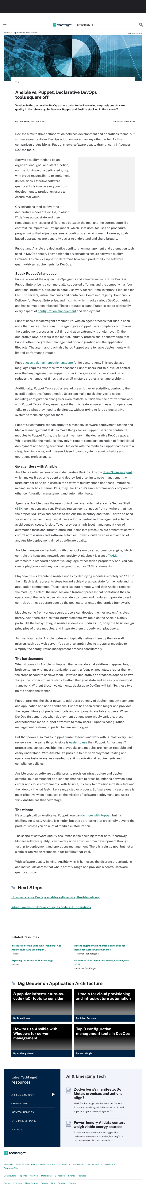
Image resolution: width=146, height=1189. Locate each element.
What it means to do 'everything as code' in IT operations (51, 907)
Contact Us (65, 1164)
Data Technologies (22, 1112)
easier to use (78, 742)
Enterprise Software (23, 1121)
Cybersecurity (20, 1103)
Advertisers (79, 1164)
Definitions (46, 1176)
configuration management (57, 311)
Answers (34, 1176)
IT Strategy (18, 1130)
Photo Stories (31, 1183)
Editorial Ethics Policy (26, 1164)
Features (82, 1176)
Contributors (10, 1176)
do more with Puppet (96, 815)
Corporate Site (11, 1168)
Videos (72, 1183)
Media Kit (110, 1164)
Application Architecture (25, 32)
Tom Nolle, (24, 121)
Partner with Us (94, 1164)
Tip (17, 82)
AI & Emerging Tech (22, 1095)
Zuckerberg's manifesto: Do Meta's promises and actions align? (98, 1093)
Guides (7, 1183)
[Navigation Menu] (5, 25)
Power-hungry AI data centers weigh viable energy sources (99, 1124)
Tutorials (62, 1183)
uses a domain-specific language (49, 362)
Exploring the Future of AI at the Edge (32, 960)
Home (7, 32)
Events (71, 1176)
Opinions (17, 1183)
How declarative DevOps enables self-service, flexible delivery (55, 897)
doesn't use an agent (117, 472)
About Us (8, 1164)
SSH (19, 508)
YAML (113, 555)
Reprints (23, 1176)
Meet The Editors (48, 1164)
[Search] (141, 25)
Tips (53, 1183)
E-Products (60, 1176)
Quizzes (44, 1183)
